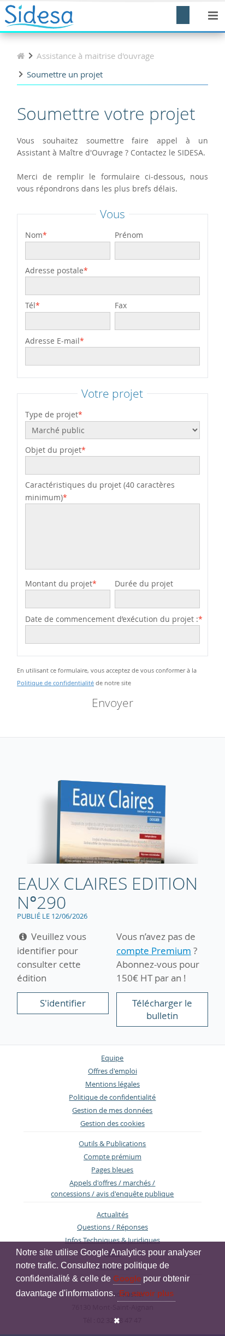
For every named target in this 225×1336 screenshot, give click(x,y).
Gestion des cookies (112, 1123)
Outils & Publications (112, 1143)
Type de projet (51, 414)
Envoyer (112, 702)
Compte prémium (112, 1156)
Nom (34, 235)
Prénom (129, 235)
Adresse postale (54, 270)
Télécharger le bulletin (162, 1009)
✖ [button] (117, 1320)
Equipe (112, 1058)
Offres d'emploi (112, 1071)
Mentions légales (112, 1084)
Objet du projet (53, 450)
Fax (121, 305)
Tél (30, 305)
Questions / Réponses (112, 1227)
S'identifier (63, 1003)
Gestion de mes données (112, 1110)
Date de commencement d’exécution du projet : (111, 619)
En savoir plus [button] (146, 1293)
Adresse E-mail (52, 341)
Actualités (112, 1214)
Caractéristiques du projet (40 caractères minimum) (100, 491)
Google (127, 1278)
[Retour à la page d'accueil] (21, 55)
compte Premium (153, 950)
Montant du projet (58, 583)
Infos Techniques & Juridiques (112, 1240)
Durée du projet (144, 583)
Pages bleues (112, 1170)
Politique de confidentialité (55, 683)
